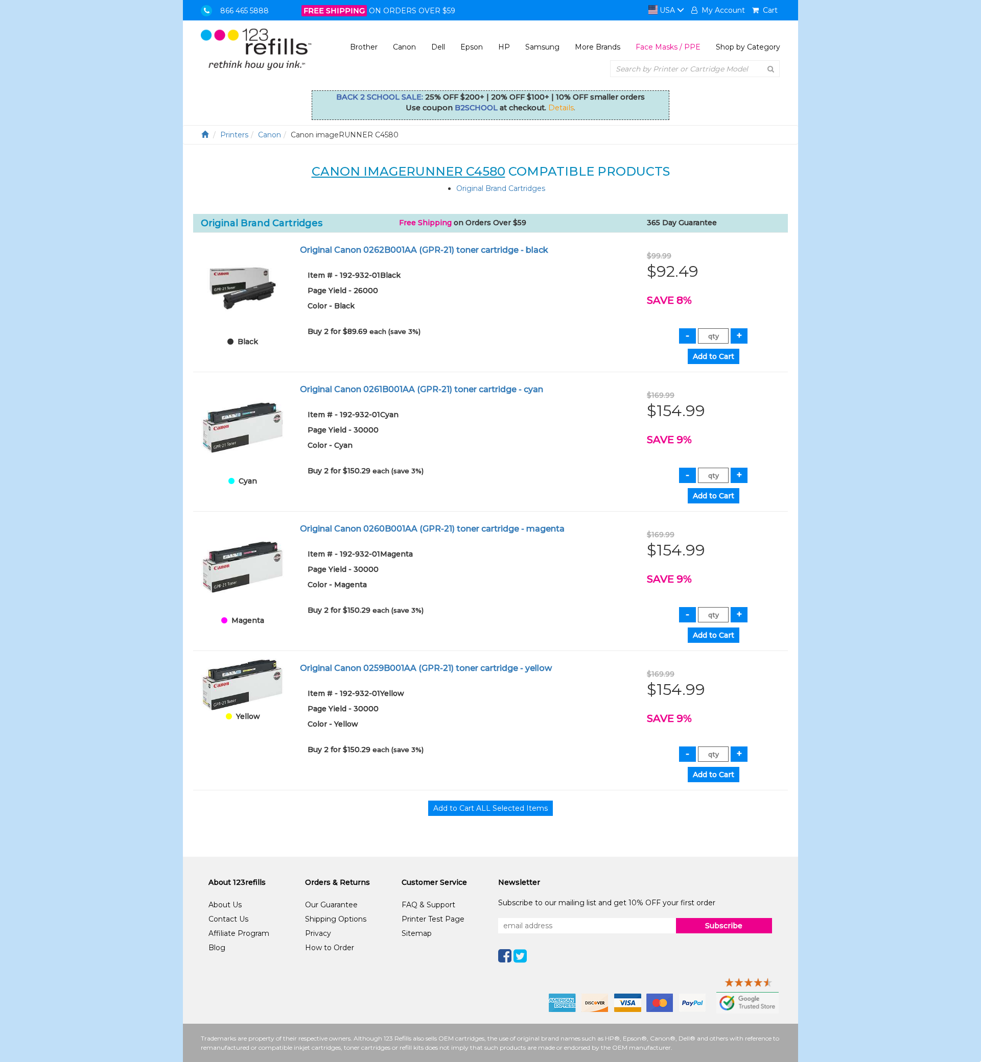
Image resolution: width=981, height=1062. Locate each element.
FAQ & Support (428, 904)
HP (504, 47)
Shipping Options (335, 919)
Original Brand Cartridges (500, 188)
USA (667, 10)
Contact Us (228, 919)
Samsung (542, 47)
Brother (364, 47)
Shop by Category (748, 47)
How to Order (329, 947)
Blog (216, 947)
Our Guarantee (331, 904)
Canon (404, 47)
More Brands (597, 47)
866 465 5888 (244, 10)
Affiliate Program (238, 933)
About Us (225, 904)
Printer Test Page (433, 919)
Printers (234, 134)
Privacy (318, 933)
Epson (471, 47)
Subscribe (723, 925)
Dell (438, 47)
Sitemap (417, 933)
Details (561, 107)
